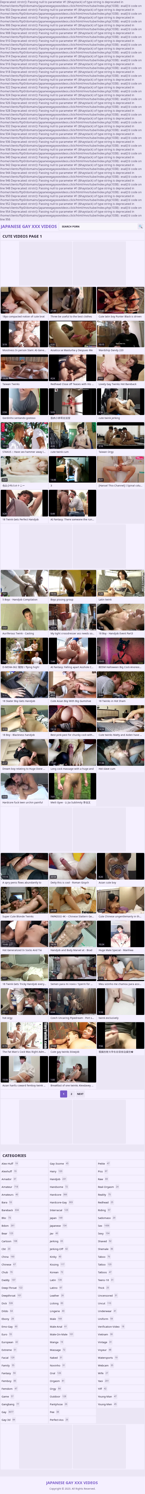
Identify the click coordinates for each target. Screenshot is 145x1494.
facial (8, 1357)
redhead (105, 1202)
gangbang (10, 1404)
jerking (56, 1241)
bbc (6, 1218)
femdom (9, 1388)
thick (103, 1287)
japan (56, 1218)
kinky (55, 1256)
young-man (107, 1396)
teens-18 (106, 1280)
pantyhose (58, 1404)
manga (56, 1342)
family (8, 1365)
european (10, 1342)
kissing (57, 1264)
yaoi (103, 1381)
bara (7, 1202)
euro (7, 1334)
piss (102, 1171)
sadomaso (106, 1218)
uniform (105, 1319)
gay (7, 1412)
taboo (104, 1256)
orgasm (57, 1381)
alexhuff (9, 1171)
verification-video (111, 1326)
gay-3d (8, 1419)
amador (9, 1179)
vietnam (105, 1334)
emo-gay (9, 1326)
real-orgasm (108, 1187)
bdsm (8, 1225)
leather (57, 1295)
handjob (58, 1179)
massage (57, 1350)
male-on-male (61, 1334)
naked (56, 1357)
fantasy (9, 1373)
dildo (7, 1311)
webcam (105, 1365)
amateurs (10, 1194)
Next (80, 1094)
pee (54, 1412)
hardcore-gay (61, 1202)
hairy (56, 1171)
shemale (105, 1249)
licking (56, 1303)
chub (7, 1272)
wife (103, 1373)
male (56, 1319)
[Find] (141, 226)
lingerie (57, 1311)
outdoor (58, 1396)
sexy (103, 1233)
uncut (104, 1303)
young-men (107, 1404)
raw (103, 1179)
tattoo (104, 1264)
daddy (8, 1280)
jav (54, 1233)
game (7, 1396)
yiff (102, 1388)
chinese (9, 1264)
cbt (6, 1249)
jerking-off (59, 1249)
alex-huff (10, 1163)
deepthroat (11, 1295)
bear (7, 1233)
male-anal (58, 1326)
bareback (10, 1210)
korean (56, 1272)
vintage (105, 1342)
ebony (8, 1319)
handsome (59, 1187)
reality (104, 1194)
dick (7, 1303)
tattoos (104, 1272)
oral (55, 1373)
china (8, 1256)
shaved (104, 1241)
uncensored (107, 1295)
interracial (59, 1210)
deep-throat (12, 1287)
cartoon (9, 1241)
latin (56, 1280)
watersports (107, 1357)
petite (103, 1163)
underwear (107, 1311)
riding (104, 1210)
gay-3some (59, 1163)
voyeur (104, 1350)
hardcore (58, 1194)
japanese (58, 1225)
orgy (55, 1388)
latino (56, 1287)
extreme (9, 1350)
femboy (9, 1381)
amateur (10, 1187)
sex (103, 1225)
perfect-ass (59, 1419)
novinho (57, 1365)
